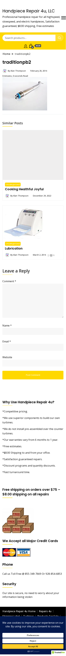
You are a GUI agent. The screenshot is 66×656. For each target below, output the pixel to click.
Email (6, 341)
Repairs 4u (45, 611)
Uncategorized (13, 184)
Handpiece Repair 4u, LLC (28, 11)
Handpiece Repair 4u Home (18, 611)
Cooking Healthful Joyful (24, 189)
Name (7, 325)
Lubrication (14, 248)
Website (7, 357)
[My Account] (25, 46)
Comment (9, 281)
